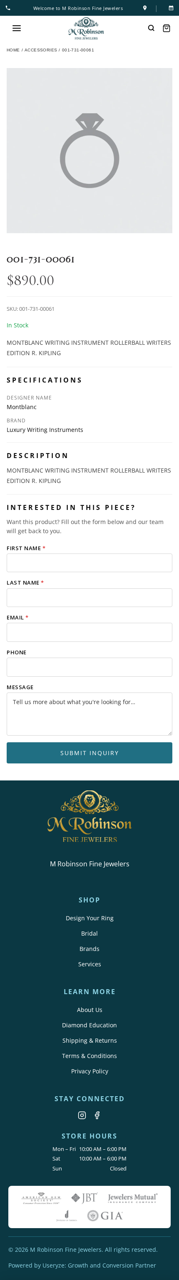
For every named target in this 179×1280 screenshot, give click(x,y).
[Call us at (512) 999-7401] (9, 8)
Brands (89, 949)
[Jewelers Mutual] (133, 1198)
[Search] (151, 28)
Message (20, 687)
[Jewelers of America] (66, 1215)
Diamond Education (89, 1025)
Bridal (89, 933)
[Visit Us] (145, 8)
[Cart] (166, 28)
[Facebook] (97, 1115)
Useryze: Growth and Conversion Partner (99, 1265)
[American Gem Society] (41, 1198)
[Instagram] (82, 1115)
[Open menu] (16, 28)
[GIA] (105, 1215)
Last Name (25, 582)
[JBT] (84, 1198)
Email (18, 617)
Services (89, 964)
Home (13, 50)
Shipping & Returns (89, 1040)
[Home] (86, 28)
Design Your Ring (90, 918)
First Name (26, 548)
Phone (17, 652)
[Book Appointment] (169, 8)
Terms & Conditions (89, 1056)
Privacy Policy (89, 1071)
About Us (89, 1010)
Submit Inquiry (89, 753)
